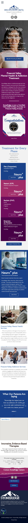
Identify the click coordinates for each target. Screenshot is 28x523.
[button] (2, 406)
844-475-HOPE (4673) (14, 10)
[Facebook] (12, 17)
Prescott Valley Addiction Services (13, 367)
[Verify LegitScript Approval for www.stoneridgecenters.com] (3, 514)
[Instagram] (15, 17)
